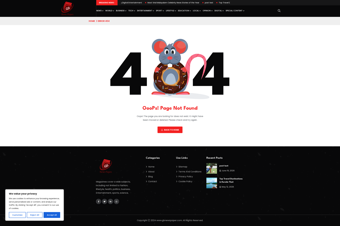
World (108, 10)
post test (200, 2)
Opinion (207, 10)
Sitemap (182, 166)
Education (183, 10)
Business (120, 10)
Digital (218, 10)
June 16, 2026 (228, 170)
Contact (152, 181)
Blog (150, 176)
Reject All (34, 215)
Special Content (234, 10)
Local (196, 10)
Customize (17, 215)
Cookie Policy (185, 181)
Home (92, 21)
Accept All (52, 215)
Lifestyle (170, 10)
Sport (159, 10)
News (98, 10)
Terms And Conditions (189, 171)
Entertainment (144, 10)
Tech (130, 10)
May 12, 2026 (228, 187)
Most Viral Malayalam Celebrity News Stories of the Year (164, 2)
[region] (34, 205)
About (151, 171)
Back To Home (171, 130)
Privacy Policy (185, 176)
